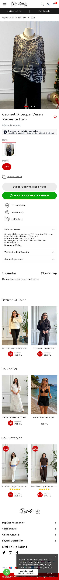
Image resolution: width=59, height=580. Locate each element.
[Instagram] (10, 552)
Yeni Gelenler (45, 11)
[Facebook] (3, 552)
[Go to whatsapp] (6, 572)
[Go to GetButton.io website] (6, 577)
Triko (32, 18)
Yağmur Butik (8, 18)
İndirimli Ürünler (14, 11)
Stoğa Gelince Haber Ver (29, 187)
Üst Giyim (22, 18)
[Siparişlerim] (48, 4)
